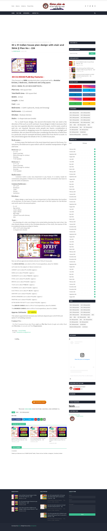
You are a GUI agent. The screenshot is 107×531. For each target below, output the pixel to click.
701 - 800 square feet (74, 129)
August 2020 (82, 296)
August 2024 (82, 179)
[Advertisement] (53, 28)
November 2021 (82, 259)
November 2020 (82, 289)
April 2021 (82, 276)
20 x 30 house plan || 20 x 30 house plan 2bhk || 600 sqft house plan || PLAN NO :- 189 (56, 497)
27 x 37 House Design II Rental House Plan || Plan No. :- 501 (37, 439)
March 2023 (82, 219)
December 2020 (82, 286)
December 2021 (82, 256)
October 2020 (82, 291)
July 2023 (82, 209)
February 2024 (82, 191)
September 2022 (82, 234)
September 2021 (82, 264)
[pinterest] (92, 6)
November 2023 (82, 199)
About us (18, 6)
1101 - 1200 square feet (85, 112)
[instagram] (85, 6)
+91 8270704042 (22, 330)
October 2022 (82, 231)
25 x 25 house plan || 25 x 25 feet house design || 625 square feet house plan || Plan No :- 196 (57, 515)
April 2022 (82, 246)
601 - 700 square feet (88, 127)
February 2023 (82, 221)
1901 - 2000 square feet (85, 122)
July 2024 (82, 181)
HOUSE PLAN (82, 132)
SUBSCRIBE (28, 409)
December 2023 (82, 196)
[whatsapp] (75, 103)
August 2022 (82, 236)
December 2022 (82, 226)
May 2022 (82, 244)
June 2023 (82, 211)
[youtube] (75, 86)
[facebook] (87, 6)
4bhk (89, 124)
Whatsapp (85, 143)
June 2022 (82, 241)
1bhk (93, 122)
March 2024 (82, 189)
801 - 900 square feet (84, 129)
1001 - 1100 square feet (74, 112)
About (81, 528)
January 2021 (82, 284)
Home (13, 6)
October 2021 (82, 261)
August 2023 (82, 206)
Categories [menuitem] (26, 13)
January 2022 (82, 254)
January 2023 (82, 224)
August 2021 (82, 266)
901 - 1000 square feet (19, 42)
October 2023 (82, 201)
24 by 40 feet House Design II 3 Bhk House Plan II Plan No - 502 (19, 439)
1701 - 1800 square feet (85, 120)
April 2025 (82, 166)
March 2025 (82, 169)
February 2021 (82, 281)
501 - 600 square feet (74, 127)
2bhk (71, 124)
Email (70, 143)
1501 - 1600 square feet (85, 117)
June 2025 (82, 161)
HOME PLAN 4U (16, 51)
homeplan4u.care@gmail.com (24, 332)
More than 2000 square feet (75, 134)
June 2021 (82, 271)
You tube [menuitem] (18, 13)
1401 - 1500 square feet (74, 117)
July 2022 (82, 239)
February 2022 (82, 251)
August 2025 (82, 156)
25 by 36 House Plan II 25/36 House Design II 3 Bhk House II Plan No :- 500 (58, 440)
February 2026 (82, 149)
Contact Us (86, 528)
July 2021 (82, 269)
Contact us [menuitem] (35, 13)
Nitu (19, 525)
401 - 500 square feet (82, 124)
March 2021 (82, 279)
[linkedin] (75, 94)
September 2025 (82, 154)
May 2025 (82, 164)
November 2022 (82, 229)
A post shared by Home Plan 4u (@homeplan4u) (82, 375)
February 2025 (82, 171)
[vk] (89, 94)
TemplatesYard (22, 528)
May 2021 (82, 274)
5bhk (81, 127)
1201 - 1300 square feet (74, 115)
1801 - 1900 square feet (74, 122)
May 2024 (82, 184)
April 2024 (82, 186)
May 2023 (82, 214)
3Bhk (17, 412)
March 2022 (82, 249)
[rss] (89, 103)
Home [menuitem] (13, 13)
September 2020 (82, 294)
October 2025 (82, 151)
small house (84, 134)
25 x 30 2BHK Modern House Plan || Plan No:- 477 (85, 62)
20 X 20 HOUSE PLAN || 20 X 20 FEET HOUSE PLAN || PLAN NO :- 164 (85, 75)
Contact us (23, 6)
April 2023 (82, 216)
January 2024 (82, 194)
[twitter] (90, 6)
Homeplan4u (33, 525)
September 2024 (82, 176)
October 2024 (82, 174)
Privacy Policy (30, 6)
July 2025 (82, 159)
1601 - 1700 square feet (74, 120)
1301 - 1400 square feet (85, 115)
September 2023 (82, 204)
